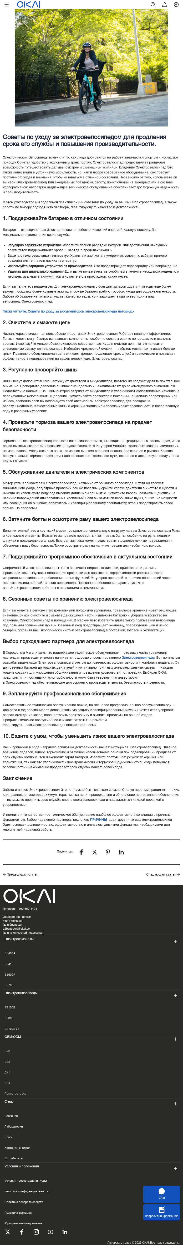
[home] (80, 4)
